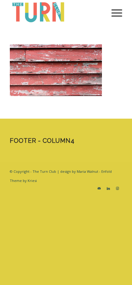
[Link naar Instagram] (117, 188)
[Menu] (113, 12)
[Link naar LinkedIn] (108, 188)
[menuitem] (113, 12)
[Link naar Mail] (99, 188)
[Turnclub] (54, 12)
